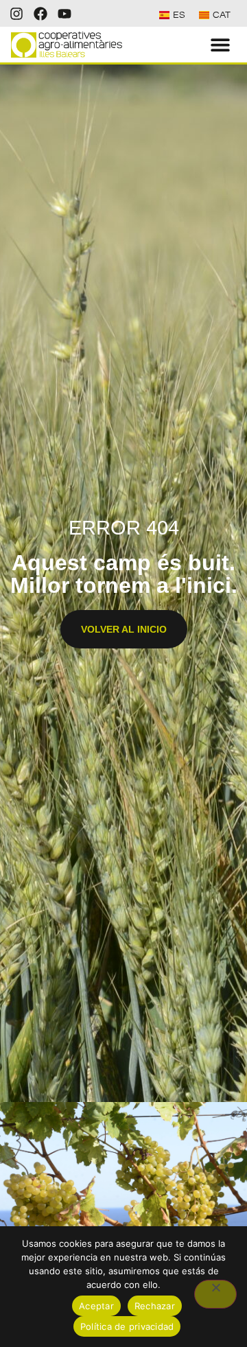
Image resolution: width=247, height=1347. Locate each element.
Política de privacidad (127, 1326)
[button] (220, 45)
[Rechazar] (215, 1294)
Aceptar (96, 1305)
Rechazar (154, 1305)
